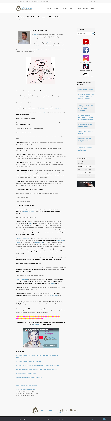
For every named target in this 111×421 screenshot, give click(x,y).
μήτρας (39, 49)
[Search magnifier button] (93, 33)
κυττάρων (57, 107)
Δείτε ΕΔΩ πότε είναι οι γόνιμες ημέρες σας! (27, 385)
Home (17, 19)
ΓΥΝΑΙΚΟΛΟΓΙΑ (19, 398)
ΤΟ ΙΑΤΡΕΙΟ (64, 8)
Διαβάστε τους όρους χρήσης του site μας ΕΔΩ (93, 419)
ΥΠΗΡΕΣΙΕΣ (56, 8)
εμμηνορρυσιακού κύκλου (29, 211)
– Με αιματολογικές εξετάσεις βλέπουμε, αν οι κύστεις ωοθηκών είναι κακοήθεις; (36, 369)
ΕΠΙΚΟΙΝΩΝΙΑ (85, 8)
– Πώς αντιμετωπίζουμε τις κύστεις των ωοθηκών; (29, 377)
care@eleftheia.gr (46, 1)
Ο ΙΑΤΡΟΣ (49, 8)
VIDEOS (92, 8)
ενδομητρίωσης (54, 295)
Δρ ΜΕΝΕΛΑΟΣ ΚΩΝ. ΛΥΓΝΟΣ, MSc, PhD (25, 389)
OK (104, 419)
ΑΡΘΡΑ (70, 8)
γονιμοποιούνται (41, 108)
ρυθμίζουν (44, 112)
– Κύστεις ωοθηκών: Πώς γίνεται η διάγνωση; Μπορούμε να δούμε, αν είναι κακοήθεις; (37, 365)
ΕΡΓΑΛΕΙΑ (78, 8)
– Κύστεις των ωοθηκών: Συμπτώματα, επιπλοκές (28, 361)
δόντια (53, 283)
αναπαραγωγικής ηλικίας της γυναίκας (52, 42)
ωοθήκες (35, 34)
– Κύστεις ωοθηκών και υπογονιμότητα (26, 373)
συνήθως (30, 223)
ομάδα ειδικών (36, 324)
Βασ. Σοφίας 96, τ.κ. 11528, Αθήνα (24, 1)
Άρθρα (21, 19)
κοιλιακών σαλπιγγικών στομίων (56, 49)
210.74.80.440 (36, 1)
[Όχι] (109, 419)
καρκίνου (57, 310)
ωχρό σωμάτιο (60, 240)
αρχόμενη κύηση (57, 108)
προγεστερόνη (39, 242)
